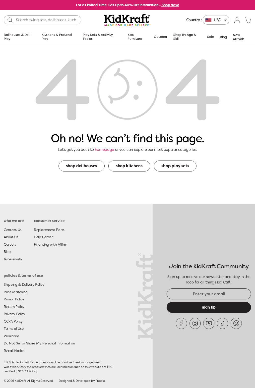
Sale (210, 37)
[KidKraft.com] (127, 20)
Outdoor (160, 37)
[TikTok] (222, 323)
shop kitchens (129, 165)
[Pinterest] (236, 323)
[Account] (237, 20)
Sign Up (209, 307)
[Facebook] (181, 323)
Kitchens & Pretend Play (57, 37)
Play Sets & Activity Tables (98, 37)
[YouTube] (208, 323)
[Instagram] (195, 323)
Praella (100, 381)
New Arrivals (238, 37)
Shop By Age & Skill (184, 37)
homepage (104, 149)
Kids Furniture (135, 37)
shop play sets (175, 165)
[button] (248, 20)
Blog (223, 37)
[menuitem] (207, 20)
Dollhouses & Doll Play (17, 37)
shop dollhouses (81, 165)
